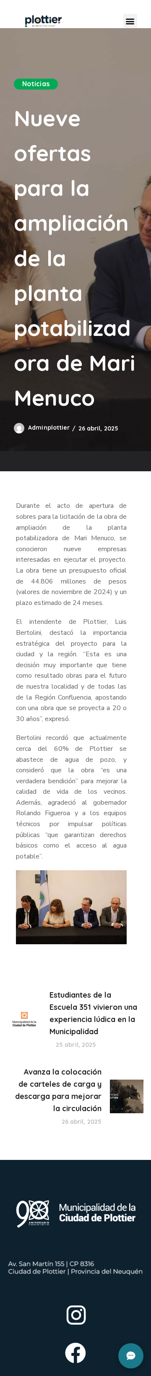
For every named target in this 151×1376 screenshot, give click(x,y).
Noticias (35, 83)
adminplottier (49, 427)
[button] (130, 21)
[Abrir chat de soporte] (130, 1355)
